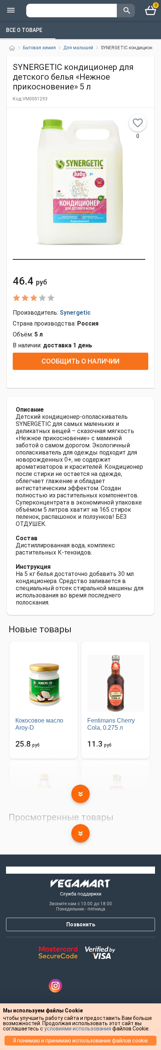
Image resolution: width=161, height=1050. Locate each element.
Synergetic (75, 312)
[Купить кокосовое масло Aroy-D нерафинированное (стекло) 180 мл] (43, 683)
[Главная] (12, 48)
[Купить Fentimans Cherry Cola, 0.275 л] (115, 683)
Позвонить (80, 924)
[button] (79, 259)
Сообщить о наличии (80, 361)
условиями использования (77, 1029)
